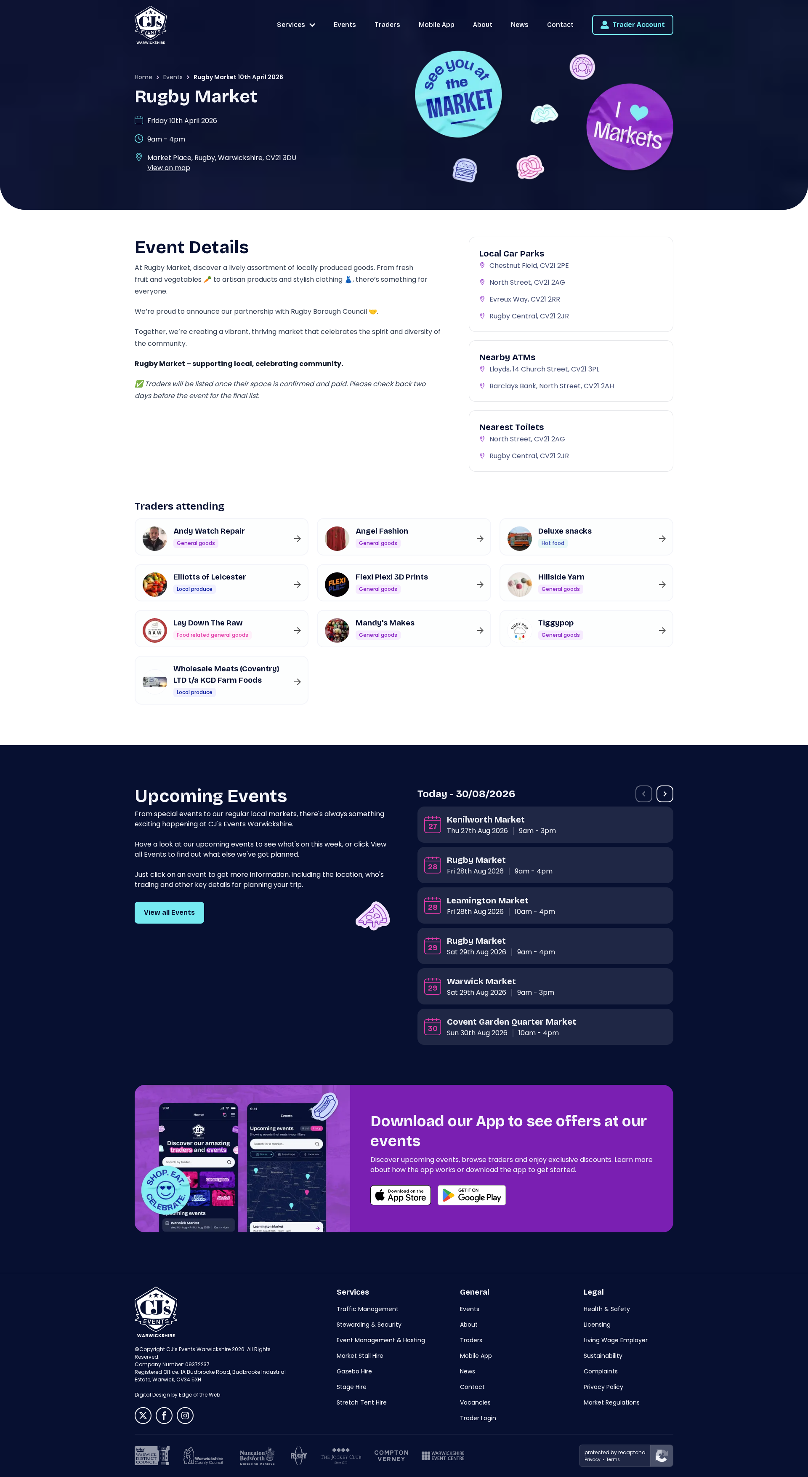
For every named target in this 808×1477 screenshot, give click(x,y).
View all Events (169, 912)
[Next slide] (664, 793)
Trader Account (638, 25)
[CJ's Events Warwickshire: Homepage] (151, 25)
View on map (168, 168)
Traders (387, 25)
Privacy (593, 1459)
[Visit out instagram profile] (185, 1415)
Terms (613, 1459)
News (520, 25)
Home (143, 77)
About (482, 25)
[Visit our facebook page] (164, 1415)
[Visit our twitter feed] (143, 1415)
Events (345, 25)
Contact (560, 25)
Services (291, 25)
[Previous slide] (643, 793)
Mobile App (436, 25)
